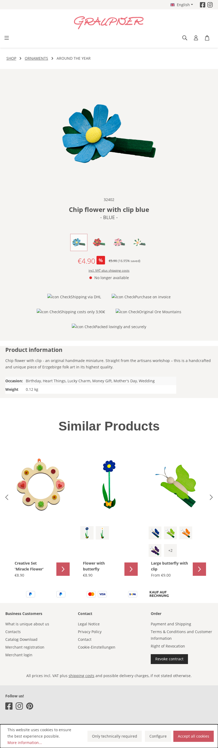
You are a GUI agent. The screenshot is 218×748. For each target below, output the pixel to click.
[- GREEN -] (170, 533)
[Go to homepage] (109, 23)
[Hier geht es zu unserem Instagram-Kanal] (210, 4)
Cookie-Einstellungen (96, 647)
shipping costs (81, 675)
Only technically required (114, 736)
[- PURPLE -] (155, 550)
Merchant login (18, 654)
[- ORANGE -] (185, 533)
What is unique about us (27, 623)
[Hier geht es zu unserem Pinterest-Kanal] (29, 706)
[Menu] (6, 37)
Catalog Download (21, 639)
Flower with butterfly (94, 566)
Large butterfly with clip (169, 566)
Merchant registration (24, 647)
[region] (109, 135)
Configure (158, 736)
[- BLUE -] (87, 533)
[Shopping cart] (207, 37)
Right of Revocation (168, 646)
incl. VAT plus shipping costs (109, 270)
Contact (84, 639)
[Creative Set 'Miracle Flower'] (41, 484)
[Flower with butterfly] (109, 484)
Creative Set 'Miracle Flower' (29, 566)
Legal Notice (89, 623)
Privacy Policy (90, 631)
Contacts (13, 631)
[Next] (211, 498)
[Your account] (196, 37)
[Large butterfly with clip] (177, 484)
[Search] (184, 37)
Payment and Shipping (171, 623)
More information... (24, 742)
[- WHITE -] (102, 533)
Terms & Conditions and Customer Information (181, 635)
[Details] (63, 569)
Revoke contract (169, 658)
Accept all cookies (193, 736)
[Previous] (7, 498)
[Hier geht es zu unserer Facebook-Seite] (202, 4)
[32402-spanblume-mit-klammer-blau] (109, 135)
